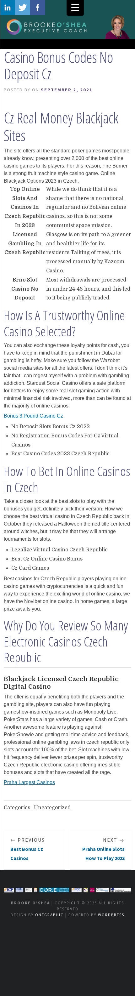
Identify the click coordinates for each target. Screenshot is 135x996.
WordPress (111, 914)
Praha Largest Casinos (29, 782)
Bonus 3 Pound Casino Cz (33, 415)
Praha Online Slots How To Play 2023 (103, 849)
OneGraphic (49, 914)
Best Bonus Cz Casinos (27, 849)
